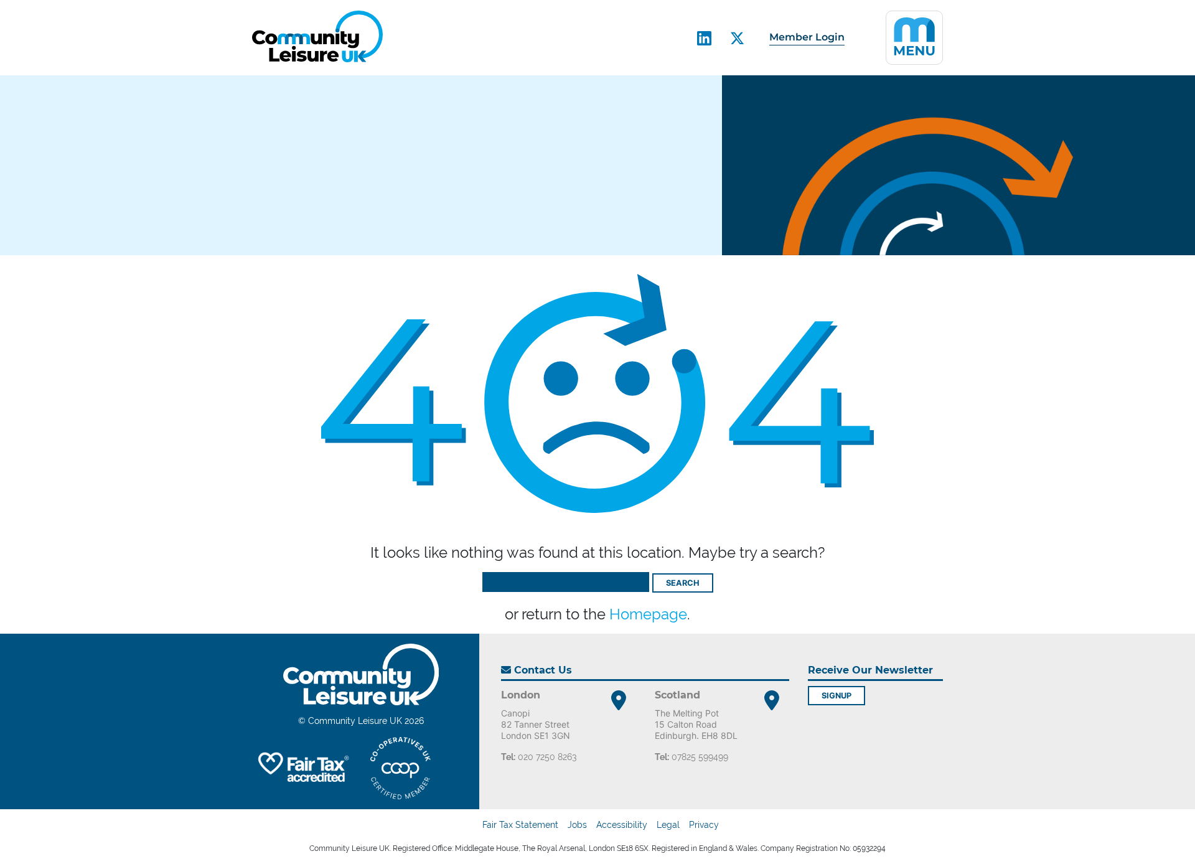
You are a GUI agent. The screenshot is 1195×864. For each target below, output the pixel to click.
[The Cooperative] (400, 768)
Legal (668, 825)
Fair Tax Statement (520, 825)
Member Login (807, 37)
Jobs (577, 825)
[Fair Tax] (302, 768)
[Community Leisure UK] (317, 36)
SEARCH (683, 583)
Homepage (648, 614)
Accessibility (621, 825)
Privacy (704, 825)
